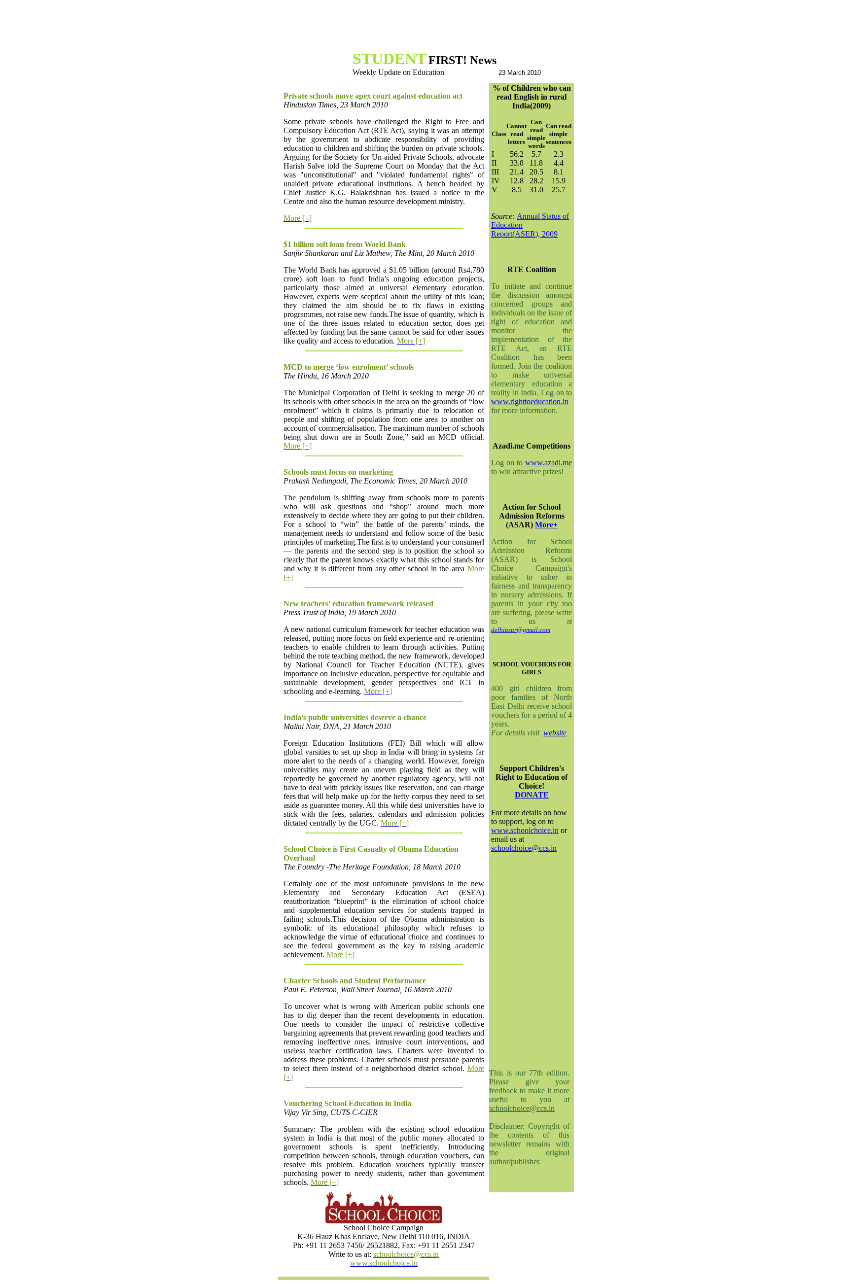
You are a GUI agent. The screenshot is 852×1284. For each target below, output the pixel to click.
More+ (546, 525)
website (555, 733)
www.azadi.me (548, 462)
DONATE (532, 795)
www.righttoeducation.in (529, 401)
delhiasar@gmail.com (520, 629)
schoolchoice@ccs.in (524, 848)
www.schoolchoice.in (525, 830)
